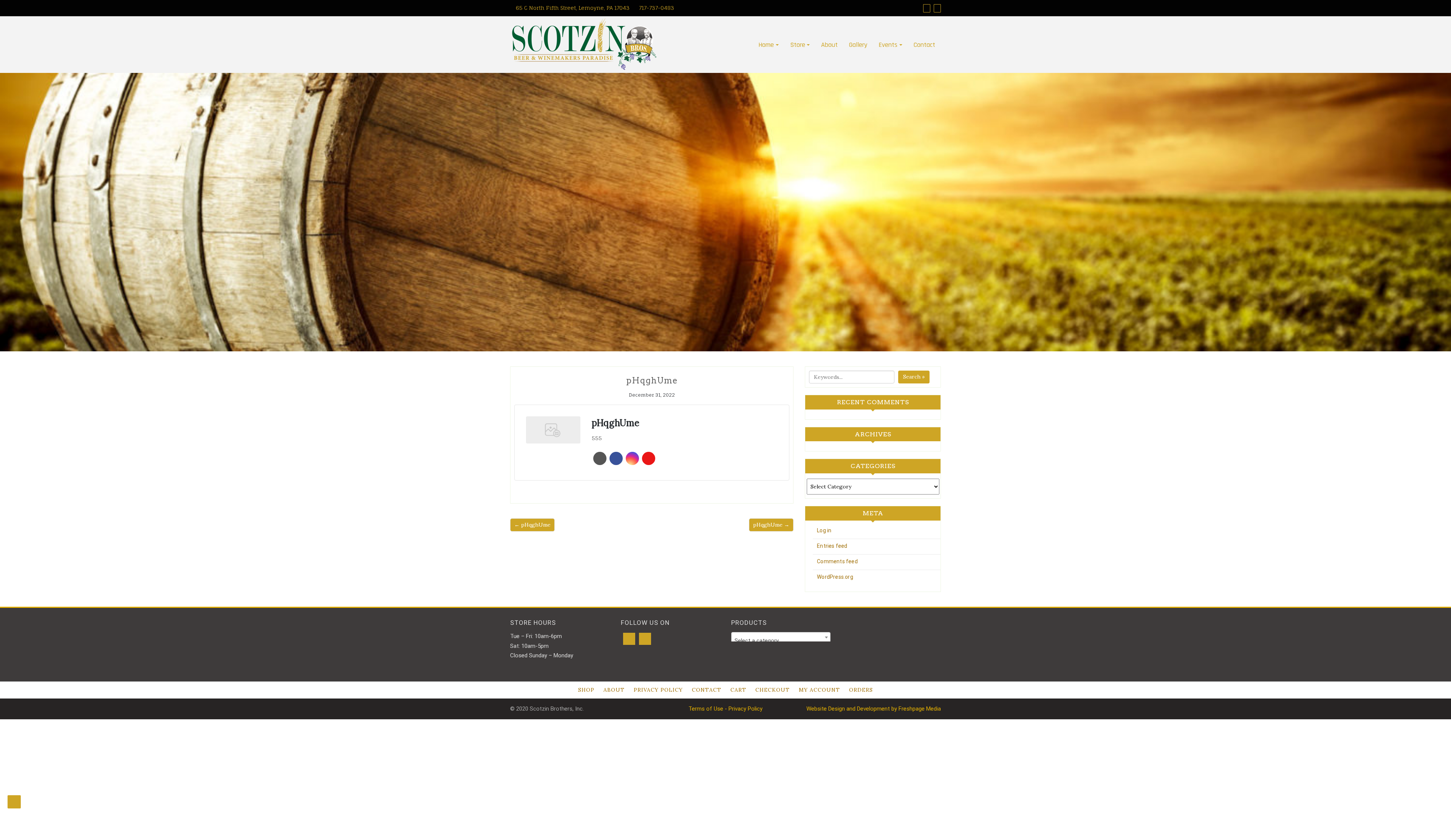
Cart (738, 689)
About (829, 44)
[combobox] (781, 637)
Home (766, 44)
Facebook (616, 458)
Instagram (632, 458)
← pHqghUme (532, 524)
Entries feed (832, 546)
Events (888, 44)
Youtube (648, 458)
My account (819, 689)
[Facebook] (926, 8)
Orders (861, 689)
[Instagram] (937, 8)
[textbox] (781, 640)
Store (797, 44)
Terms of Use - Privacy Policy (725, 708)
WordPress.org (835, 577)
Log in (824, 530)
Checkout (772, 689)
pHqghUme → (771, 524)
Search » (914, 376)
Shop (586, 689)
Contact (924, 44)
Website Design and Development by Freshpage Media (873, 708)
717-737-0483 (655, 8)
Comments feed (837, 561)
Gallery (858, 44)
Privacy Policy (658, 689)
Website (599, 458)
